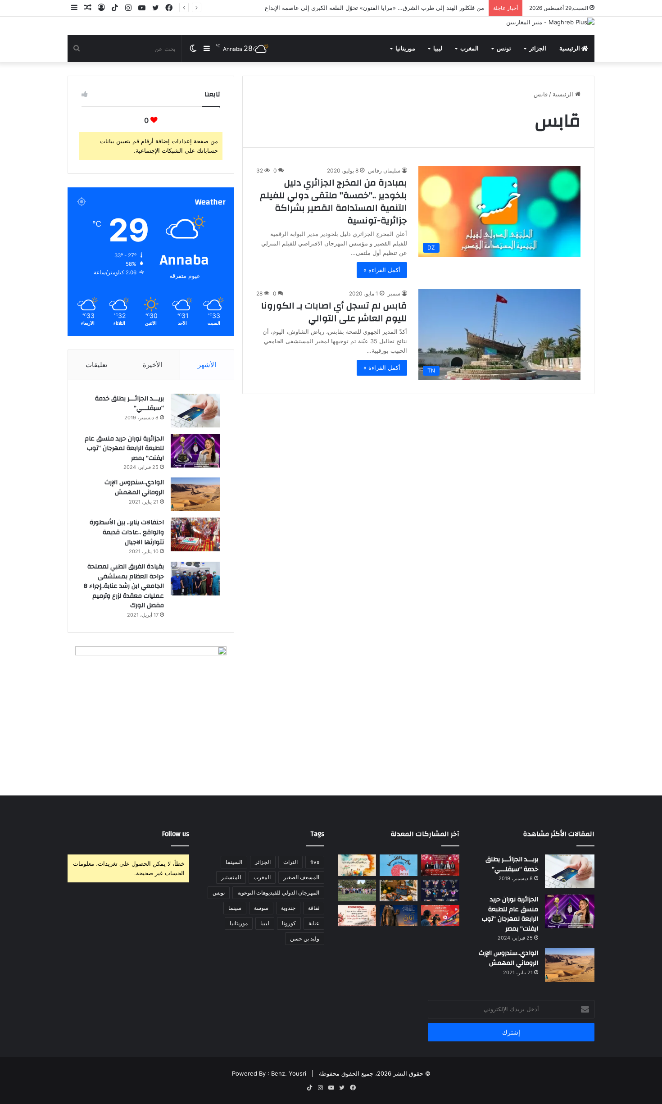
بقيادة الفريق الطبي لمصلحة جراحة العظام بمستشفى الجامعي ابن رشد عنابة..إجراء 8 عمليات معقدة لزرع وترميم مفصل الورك (124, 586)
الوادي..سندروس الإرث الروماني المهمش (134, 487)
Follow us (175, 834)
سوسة (261, 907)
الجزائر (537, 48)
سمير (394, 293)
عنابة (313, 923)
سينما (234, 907)
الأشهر (207, 364)
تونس (504, 48)
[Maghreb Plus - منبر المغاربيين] (550, 22)
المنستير (231, 877)
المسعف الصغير (301, 877)
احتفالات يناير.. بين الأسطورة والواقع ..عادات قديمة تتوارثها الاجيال (127, 532)
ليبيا (437, 48)
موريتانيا (405, 48)
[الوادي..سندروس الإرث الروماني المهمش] (195, 494)
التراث (290, 862)
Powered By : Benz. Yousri (269, 1073)
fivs (314, 862)
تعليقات (96, 364)
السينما (234, 862)
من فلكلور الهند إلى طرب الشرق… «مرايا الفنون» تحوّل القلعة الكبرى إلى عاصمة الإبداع (374, 7)
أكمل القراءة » (381, 269)
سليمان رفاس (384, 170)
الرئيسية (570, 48)
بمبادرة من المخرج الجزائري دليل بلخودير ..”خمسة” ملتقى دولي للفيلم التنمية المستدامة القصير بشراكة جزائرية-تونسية (333, 201)
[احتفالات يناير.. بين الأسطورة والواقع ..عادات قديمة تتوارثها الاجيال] (195, 534)
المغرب (469, 48)
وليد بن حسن (304, 938)
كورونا (289, 923)
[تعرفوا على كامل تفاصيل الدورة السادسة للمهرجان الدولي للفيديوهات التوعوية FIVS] (440, 865)
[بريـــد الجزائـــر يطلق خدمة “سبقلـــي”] (195, 410)
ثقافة (313, 907)
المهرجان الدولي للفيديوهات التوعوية (278, 892)
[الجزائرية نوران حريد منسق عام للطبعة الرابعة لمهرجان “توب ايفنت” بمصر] (195, 451)
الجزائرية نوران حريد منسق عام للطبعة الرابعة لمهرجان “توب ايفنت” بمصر (124, 448)
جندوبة (288, 907)
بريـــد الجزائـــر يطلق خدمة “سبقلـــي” (129, 403)
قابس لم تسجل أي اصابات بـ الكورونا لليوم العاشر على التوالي (334, 312)
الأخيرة (152, 364)
